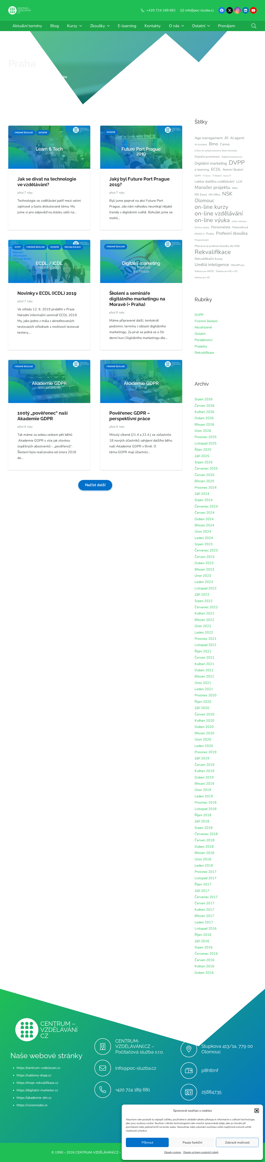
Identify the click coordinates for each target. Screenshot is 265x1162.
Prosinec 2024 (206, 487)
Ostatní (200, 333)
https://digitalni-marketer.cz (37, 1090)
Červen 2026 (204, 405)
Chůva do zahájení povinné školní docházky (216, 150)
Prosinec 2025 (206, 437)
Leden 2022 (204, 632)
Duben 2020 (204, 727)
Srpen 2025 (204, 462)
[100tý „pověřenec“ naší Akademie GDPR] (49, 363)
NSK (227, 194)
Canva (225, 144)
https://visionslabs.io (32, 1105)
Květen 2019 (204, 771)
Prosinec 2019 (206, 752)
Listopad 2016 (206, 928)
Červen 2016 (204, 960)
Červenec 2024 (206, 506)
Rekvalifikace (213, 252)
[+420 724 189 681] (104, 1089)
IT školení (217, 175)
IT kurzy (206, 175)
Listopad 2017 (206, 878)
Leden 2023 (204, 582)
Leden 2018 (204, 865)
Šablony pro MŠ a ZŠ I (227, 271)
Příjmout (147, 1142)
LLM (239, 182)
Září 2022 (202, 594)
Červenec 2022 (206, 607)
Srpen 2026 (204, 399)
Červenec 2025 (206, 468)
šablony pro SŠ (202, 277)
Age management (209, 138)
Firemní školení (206, 321)
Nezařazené (203, 327)
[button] (257, 1111)
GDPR (198, 175)
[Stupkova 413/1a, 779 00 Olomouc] (191, 1049)
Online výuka (202, 227)
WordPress (237, 265)
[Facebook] (221, 10)
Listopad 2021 (206, 645)
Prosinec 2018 (206, 802)
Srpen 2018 (204, 828)
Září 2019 (202, 758)
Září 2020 (202, 708)
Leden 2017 (204, 922)
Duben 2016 (204, 972)
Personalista (220, 227)
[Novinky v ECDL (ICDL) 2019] (49, 242)
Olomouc (204, 200)
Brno (213, 144)
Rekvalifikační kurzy (209, 259)
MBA (235, 188)
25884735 (211, 1092)
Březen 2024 (204, 525)
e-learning (202, 170)
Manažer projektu (212, 187)
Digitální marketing (211, 163)
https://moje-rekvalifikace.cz (37, 1083)
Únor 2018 (203, 859)
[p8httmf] (191, 1070)
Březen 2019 (204, 783)
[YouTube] (253, 10)
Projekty (201, 346)
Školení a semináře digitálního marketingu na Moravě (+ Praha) (137, 298)
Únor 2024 (203, 531)
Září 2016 (202, 941)
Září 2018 (202, 821)
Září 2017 (202, 891)
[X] (229, 10)
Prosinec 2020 (206, 695)
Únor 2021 (203, 683)
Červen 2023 (204, 557)
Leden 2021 (204, 689)
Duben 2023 (204, 563)
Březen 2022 (204, 620)
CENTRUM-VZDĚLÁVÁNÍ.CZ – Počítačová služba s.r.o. (139, 1046)
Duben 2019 (204, 777)
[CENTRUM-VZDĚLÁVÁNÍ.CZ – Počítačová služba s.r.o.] (104, 1046)
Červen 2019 (204, 765)
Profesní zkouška (232, 233)
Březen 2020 (204, 733)
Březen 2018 (204, 853)
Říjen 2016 (203, 935)
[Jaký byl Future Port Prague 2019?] (141, 128)
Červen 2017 (204, 903)
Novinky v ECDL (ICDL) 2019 (46, 293)
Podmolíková (240, 227)
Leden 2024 (204, 538)
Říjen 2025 (203, 449)
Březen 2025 (204, 481)
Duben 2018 (204, 846)
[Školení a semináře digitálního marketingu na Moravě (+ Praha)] (141, 242)
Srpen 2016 (204, 947)
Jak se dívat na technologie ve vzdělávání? (46, 181)
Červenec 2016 (206, 953)
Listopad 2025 (206, 443)
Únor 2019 (203, 790)
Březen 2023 (204, 569)
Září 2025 (202, 456)
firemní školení (233, 170)
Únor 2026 (203, 431)
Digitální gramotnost (207, 157)
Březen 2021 (204, 676)
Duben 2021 (204, 670)
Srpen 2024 (204, 500)
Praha (22, 63)
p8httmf (209, 1070)
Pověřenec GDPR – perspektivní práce (129, 415)
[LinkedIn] (245, 10)
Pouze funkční (192, 1142)
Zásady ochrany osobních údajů (200, 1152)
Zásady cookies (172, 1152)
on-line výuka (212, 220)
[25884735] (191, 1092)
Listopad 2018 (206, 809)
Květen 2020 (204, 720)
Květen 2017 (204, 909)
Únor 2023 (203, 575)
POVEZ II (199, 234)
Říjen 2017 (203, 884)
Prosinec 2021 (206, 638)
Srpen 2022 (204, 601)
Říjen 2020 (203, 701)
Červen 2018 (204, 840)
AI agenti (237, 138)
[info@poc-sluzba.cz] (104, 1068)
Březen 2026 (204, 424)
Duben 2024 (204, 519)
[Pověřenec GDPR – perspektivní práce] (141, 363)
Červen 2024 (204, 512)
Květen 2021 (204, 664)
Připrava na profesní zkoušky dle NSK (217, 246)
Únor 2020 (203, 739)
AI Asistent (201, 144)
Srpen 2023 (204, 544)
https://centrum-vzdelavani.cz (38, 1068)
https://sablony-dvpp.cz (34, 1075)
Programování (201, 240)
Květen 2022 (204, 613)
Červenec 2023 (206, 550)
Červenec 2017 (206, 897)
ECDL (216, 169)
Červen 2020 (204, 714)
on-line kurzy (211, 207)
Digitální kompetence (232, 156)
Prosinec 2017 (206, 871)
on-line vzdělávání (219, 213)
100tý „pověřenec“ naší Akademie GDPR (42, 415)
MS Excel (201, 195)
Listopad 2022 (206, 588)
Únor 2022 (203, 626)
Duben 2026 (204, 418)
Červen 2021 (204, 657)
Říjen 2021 (203, 651)
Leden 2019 (204, 796)
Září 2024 (202, 494)
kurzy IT (227, 175)
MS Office (214, 195)
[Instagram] (237, 10)
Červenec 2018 (206, 834)
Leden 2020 (204, 746)
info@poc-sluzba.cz (135, 1068)
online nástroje (239, 221)
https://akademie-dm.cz (34, 1097)
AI (226, 138)
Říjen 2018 (203, 815)
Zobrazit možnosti (237, 1142)
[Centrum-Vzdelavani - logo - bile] (19, 10)
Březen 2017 (204, 916)
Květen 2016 (204, 966)
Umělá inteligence (212, 264)
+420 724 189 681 (132, 1089)
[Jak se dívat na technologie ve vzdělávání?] (49, 128)
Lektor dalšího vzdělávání (214, 181)
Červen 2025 (204, 475)
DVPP (237, 163)
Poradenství (203, 340)
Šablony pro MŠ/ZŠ (204, 271)
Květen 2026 (204, 412)
